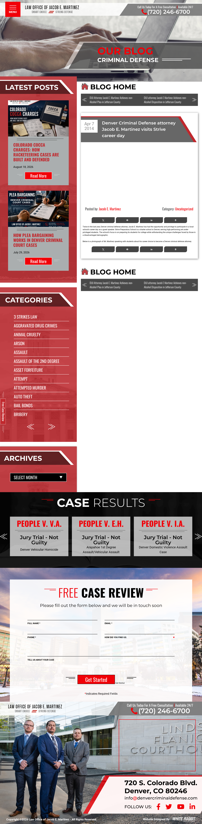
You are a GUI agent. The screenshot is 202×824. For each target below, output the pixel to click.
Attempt (21, 379)
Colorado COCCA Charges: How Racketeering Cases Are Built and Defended (36, 152)
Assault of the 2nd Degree (36, 361)
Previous (30, 427)
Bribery (20, 414)
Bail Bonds (23, 405)
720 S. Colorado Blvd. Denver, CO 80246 (160, 787)
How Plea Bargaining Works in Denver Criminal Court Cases (38, 240)
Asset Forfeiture (28, 370)
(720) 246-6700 (168, 11)
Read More (38, 176)
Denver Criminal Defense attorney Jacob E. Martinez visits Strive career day (139, 129)
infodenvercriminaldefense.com (160, 798)
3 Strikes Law (25, 317)
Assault (21, 352)
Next (51, 427)
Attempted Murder (30, 387)
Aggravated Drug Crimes (35, 325)
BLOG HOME (113, 87)
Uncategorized (184, 208)
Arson (19, 343)
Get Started (96, 679)
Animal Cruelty (27, 334)
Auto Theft (23, 396)
